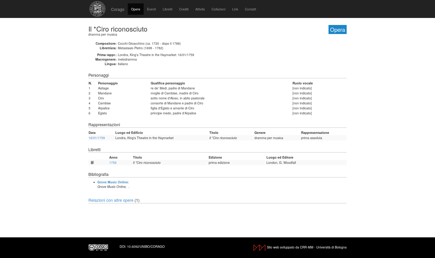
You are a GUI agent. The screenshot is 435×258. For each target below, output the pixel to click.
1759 (112, 162)
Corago (117, 9)
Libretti (167, 9)
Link (235, 9)
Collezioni (218, 9)
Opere (135, 9)
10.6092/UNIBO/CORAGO (146, 246)
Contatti (250, 9)
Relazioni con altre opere (110, 200)
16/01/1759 (97, 137)
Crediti (183, 9)
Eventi (151, 9)
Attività (200, 9)
